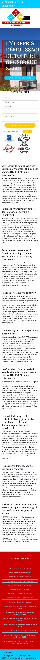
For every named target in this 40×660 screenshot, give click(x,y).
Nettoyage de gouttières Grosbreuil (20, 593)
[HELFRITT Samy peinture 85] (16, 18)
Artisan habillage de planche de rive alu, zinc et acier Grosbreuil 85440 (20, 636)
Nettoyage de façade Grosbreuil (20, 577)
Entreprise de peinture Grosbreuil (20, 568)
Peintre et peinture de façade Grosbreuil (20, 585)
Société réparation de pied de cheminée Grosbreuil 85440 (20, 625)
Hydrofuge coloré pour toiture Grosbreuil (20, 581)
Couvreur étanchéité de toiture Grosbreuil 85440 (20, 631)
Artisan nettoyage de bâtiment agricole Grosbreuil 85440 (20, 619)
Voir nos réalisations (20, 78)
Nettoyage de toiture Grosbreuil (20, 589)
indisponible (10, 1)
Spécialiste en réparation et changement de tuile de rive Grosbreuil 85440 (20, 642)
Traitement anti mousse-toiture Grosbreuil (20, 598)
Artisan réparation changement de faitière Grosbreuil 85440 (20, 613)
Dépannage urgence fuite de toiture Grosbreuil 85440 (20, 607)
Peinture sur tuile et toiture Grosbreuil (20, 602)
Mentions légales (30, 658)
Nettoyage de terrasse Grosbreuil (20, 572)
